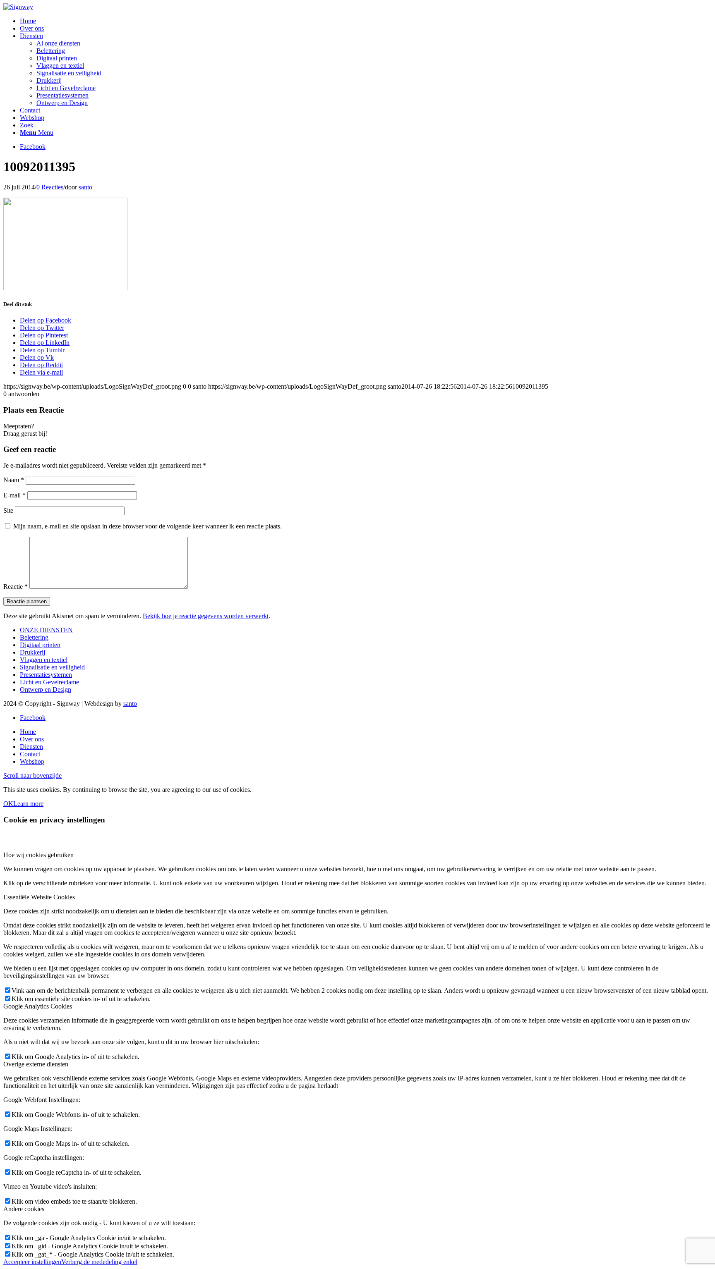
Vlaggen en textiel (43, 659)
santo (85, 187)
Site (8, 510)
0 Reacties (49, 187)
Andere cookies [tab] (23, 1208)
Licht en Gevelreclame (49, 682)
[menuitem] (366, 21)
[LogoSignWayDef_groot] (18, 6)
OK (8, 803)
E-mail (14, 495)
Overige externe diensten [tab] (35, 1064)
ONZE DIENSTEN (46, 629)
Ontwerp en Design (45, 689)
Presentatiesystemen (46, 674)
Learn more (28, 803)
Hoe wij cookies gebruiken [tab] (38, 854)
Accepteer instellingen (32, 1261)
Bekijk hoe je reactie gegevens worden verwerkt (206, 615)
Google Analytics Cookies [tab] (37, 1006)
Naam (13, 479)
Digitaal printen (40, 644)
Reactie (15, 586)
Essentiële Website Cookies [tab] (39, 897)
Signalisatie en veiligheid (52, 667)
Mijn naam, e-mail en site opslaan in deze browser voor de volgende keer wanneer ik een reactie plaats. (147, 526)
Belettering (34, 637)
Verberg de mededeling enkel (99, 1261)
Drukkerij (32, 652)
